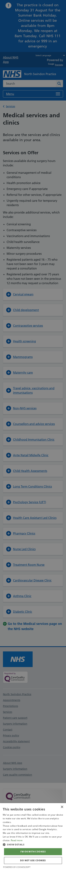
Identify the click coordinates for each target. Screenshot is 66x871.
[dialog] (33, 837)
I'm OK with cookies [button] (33, 851)
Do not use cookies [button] (33, 860)
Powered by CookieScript (16, 867)
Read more (17, 840)
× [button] (61, 807)
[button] (33, 844)
